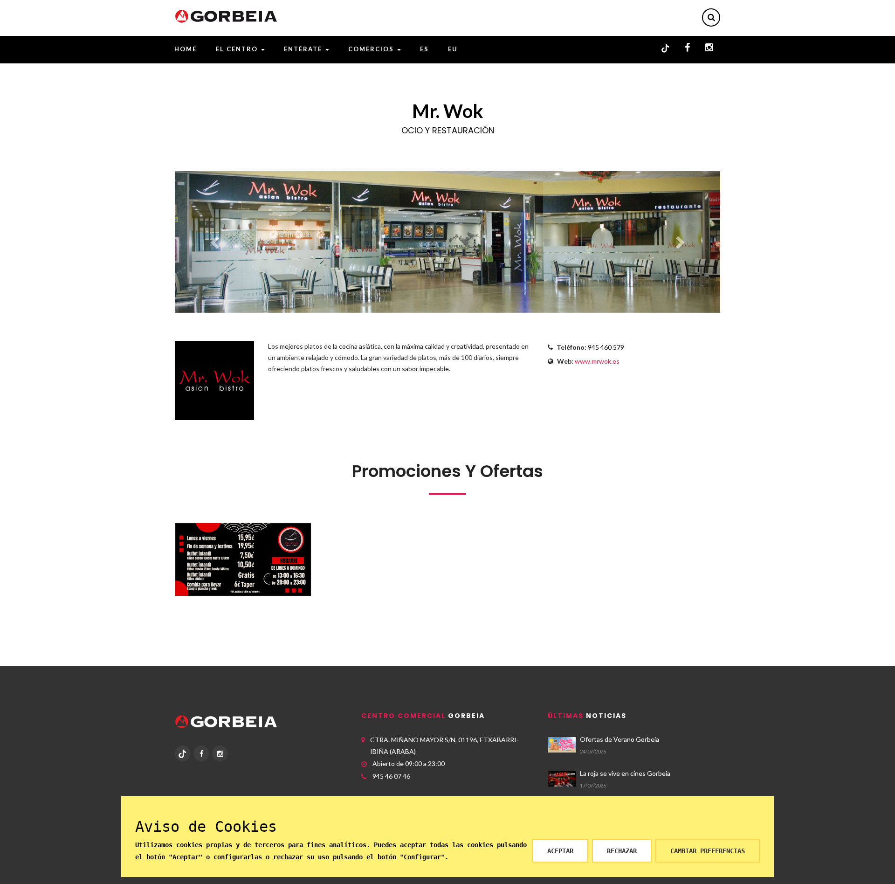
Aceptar (560, 851)
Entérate (304, 49)
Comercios (372, 49)
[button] (216, 242)
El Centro (238, 49)
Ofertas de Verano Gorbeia (619, 739)
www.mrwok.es (597, 361)
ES (424, 49)
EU (453, 49)
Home (185, 49)
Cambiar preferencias (707, 851)
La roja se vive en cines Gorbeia (625, 773)
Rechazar (622, 851)
